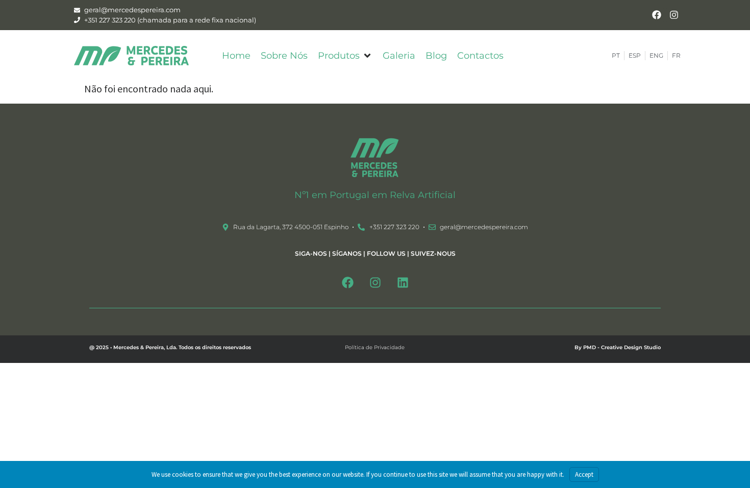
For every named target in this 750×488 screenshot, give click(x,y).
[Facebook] (656, 15)
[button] (345, 55)
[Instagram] (673, 15)
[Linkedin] (402, 282)
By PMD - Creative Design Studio (617, 347)
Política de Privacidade (375, 347)
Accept (584, 474)
